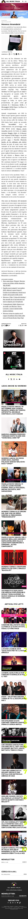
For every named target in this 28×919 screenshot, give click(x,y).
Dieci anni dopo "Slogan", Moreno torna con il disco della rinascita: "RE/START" (14, 283)
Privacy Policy (4, 907)
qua (9, 140)
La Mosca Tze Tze (7, 52)
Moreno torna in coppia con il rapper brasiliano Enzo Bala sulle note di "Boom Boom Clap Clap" (14, 316)
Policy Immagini (17, 907)
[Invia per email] (21, 54)
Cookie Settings (24, 907)
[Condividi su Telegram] (16, 54)
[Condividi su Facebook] (12, 54)
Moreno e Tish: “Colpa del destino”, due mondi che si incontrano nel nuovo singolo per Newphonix (14, 299)
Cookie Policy (10, 907)
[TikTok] (20, 902)
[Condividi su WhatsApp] (9, 54)
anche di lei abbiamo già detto (14, 142)
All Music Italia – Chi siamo (8, 906)
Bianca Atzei (21, 129)
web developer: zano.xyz (14, 909)
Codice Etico (21, 906)
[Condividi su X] (14, 54)
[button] (19, 54)
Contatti (16, 906)
